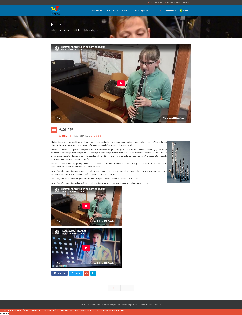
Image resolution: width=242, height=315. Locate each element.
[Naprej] (127, 288)
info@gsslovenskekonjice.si (178, 2)
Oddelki (156, 10)
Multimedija (169, 10)
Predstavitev (97, 10)
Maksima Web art (153, 304)
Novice (124, 10)
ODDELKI (65, 136)
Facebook (61, 273)
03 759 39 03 (156, 2)
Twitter (77, 273)
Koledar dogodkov (140, 10)
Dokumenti (111, 10)
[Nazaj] (114, 288)
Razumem (4, 313)
